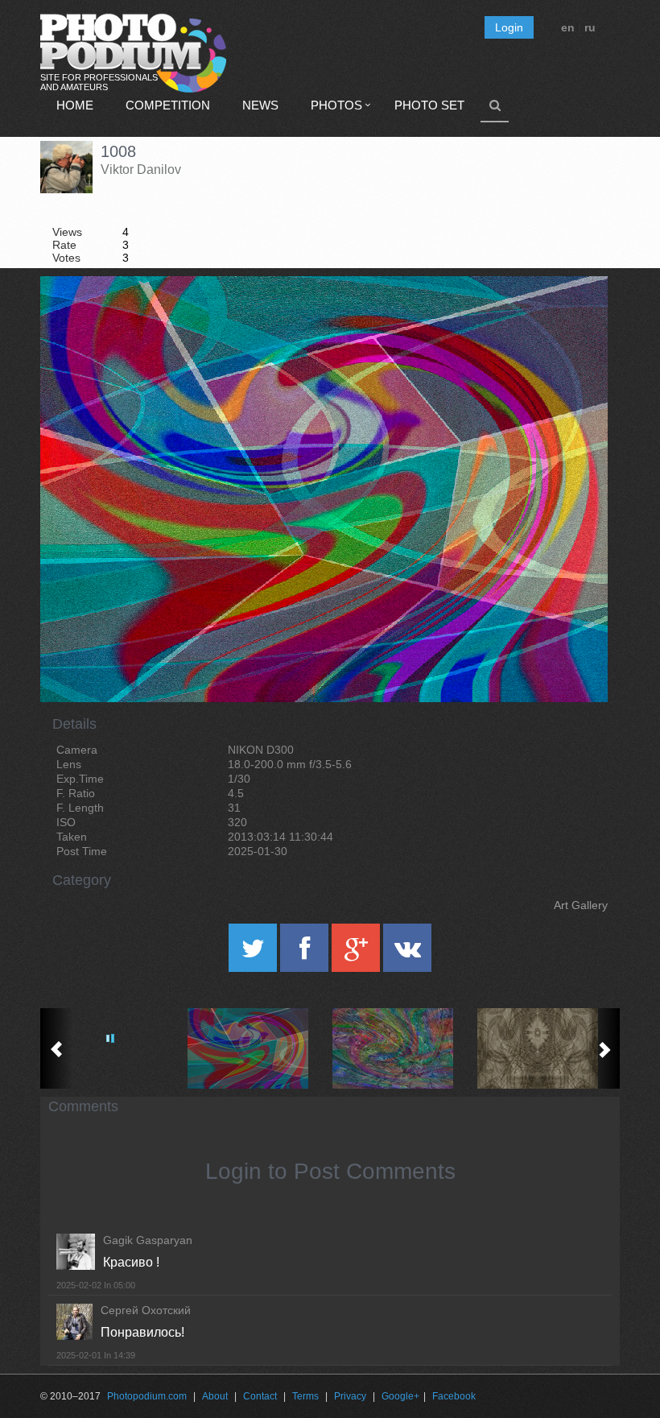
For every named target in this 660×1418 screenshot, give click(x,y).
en (568, 27)
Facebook (454, 1396)
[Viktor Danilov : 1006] (547, 1048)
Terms (305, 1396)
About (215, 1396)
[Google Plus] (357, 953)
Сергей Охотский (146, 1310)
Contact (260, 1396)
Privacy (350, 1396)
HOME (74, 105)
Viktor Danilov (141, 169)
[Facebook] (306, 953)
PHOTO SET (429, 105)
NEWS (260, 105)
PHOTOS (336, 105)
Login (509, 27)
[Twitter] (254, 953)
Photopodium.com (147, 1396)
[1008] (575, 317)
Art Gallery (581, 905)
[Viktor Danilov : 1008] (258, 1048)
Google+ (400, 1396)
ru (590, 27)
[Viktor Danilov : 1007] (402, 1048)
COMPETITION (168, 105)
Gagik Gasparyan (147, 1240)
